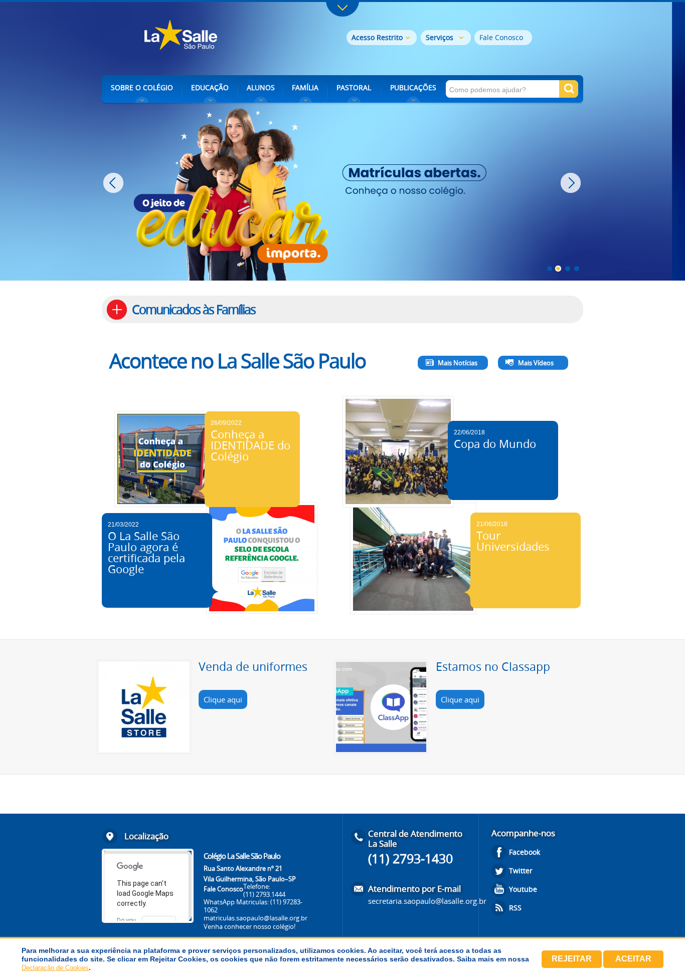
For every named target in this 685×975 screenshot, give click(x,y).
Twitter (521, 870)
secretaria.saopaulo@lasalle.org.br (427, 901)
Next (572, 183)
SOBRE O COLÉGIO (142, 87)
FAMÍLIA (305, 87)
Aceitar (633, 958)
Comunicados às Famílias (193, 309)
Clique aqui (223, 699)
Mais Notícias (457, 362)
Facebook (524, 852)
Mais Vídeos (536, 362)
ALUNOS (261, 87)
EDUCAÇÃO (210, 87)
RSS (515, 907)
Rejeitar (572, 958)
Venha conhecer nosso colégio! (249, 926)
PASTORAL (353, 87)
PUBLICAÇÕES (413, 87)
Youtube (523, 889)
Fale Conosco (501, 37)
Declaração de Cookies (55, 967)
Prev (114, 183)
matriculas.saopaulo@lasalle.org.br (255, 917)
